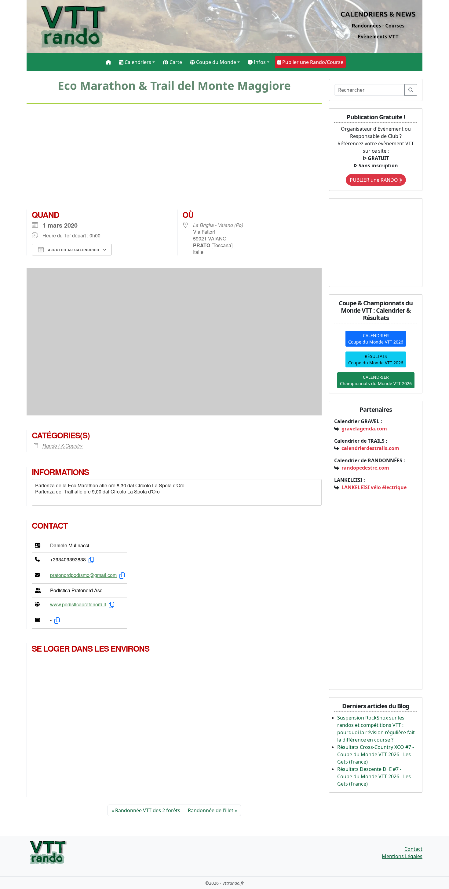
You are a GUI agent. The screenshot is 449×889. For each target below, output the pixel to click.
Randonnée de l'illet (210, 810)
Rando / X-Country (62, 445)
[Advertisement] (174, 159)
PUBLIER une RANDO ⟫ (376, 180)
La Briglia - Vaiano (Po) (218, 225)
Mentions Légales (402, 856)
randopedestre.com (365, 467)
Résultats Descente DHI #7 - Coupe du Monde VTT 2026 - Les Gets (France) (374, 776)
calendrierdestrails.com (370, 448)
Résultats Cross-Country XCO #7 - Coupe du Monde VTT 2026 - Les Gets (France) (375, 754)
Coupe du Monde (215, 62)
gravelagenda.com (364, 428)
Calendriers (137, 62)
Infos (259, 62)
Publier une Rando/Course (312, 62)
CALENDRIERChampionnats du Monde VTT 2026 (376, 380)
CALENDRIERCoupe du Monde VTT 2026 (375, 339)
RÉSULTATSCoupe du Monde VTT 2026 (375, 359)
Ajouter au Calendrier (73, 249)
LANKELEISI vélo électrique (374, 487)
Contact (413, 849)
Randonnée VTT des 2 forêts (147, 810)
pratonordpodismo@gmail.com (83, 574)
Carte (175, 62)
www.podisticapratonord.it (78, 604)
